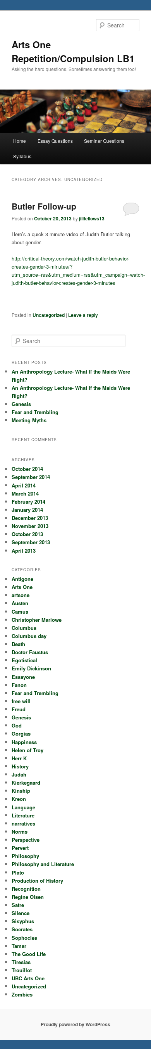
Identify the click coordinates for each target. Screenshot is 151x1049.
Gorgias (21, 733)
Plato (18, 872)
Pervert (20, 847)
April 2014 (24, 485)
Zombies (22, 994)
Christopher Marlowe (37, 619)
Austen (20, 603)
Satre (18, 905)
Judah (19, 774)
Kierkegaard (26, 782)
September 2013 (31, 542)
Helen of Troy (27, 750)
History (20, 766)
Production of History (37, 880)
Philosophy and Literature (43, 864)
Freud (19, 709)
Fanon (19, 685)
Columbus (24, 627)
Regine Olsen (28, 896)
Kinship (21, 790)
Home (19, 140)
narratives (23, 823)
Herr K (19, 758)
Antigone (22, 578)
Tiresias (21, 962)
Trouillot (22, 970)
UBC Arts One (28, 978)
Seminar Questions (104, 140)
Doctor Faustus (30, 652)
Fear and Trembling (35, 412)
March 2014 (25, 493)
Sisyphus (23, 921)
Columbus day (29, 636)
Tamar (19, 945)
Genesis (21, 404)
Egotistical (24, 660)
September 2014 (31, 477)
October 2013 (27, 534)
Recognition (26, 888)
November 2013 (30, 526)
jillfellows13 (92, 218)
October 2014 (27, 468)
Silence (20, 913)
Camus (20, 611)
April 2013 (24, 550)
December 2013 (30, 517)
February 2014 (28, 501)
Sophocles (24, 937)
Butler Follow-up (44, 206)
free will (21, 701)
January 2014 (27, 509)
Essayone (23, 676)
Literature (23, 815)
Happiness (24, 742)
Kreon (19, 798)
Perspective (25, 839)
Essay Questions (55, 140)
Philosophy (25, 856)
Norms (19, 831)
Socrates (22, 929)
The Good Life (29, 954)
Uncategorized (49, 314)
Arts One (22, 586)
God (17, 725)
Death (18, 644)
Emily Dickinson (31, 668)
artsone (20, 595)
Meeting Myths (29, 420)
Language (23, 807)
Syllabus (22, 156)
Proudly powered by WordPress (75, 1024)
